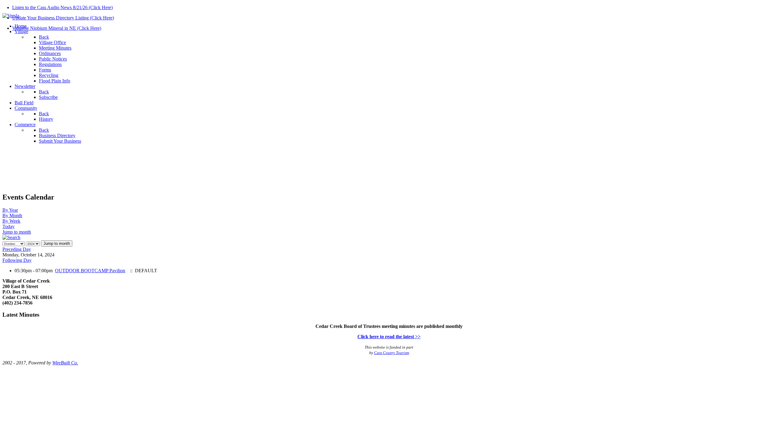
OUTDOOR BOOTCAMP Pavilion (90, 270)
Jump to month (16, 232)
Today (8, 226)
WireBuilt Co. (65, 362)
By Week (11, 221)
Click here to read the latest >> (389, 336)
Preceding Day (16, 249)
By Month (12, 215)
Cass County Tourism (391, 352)
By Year (10, 210)
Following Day (17, 260)
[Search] (11, 237)
